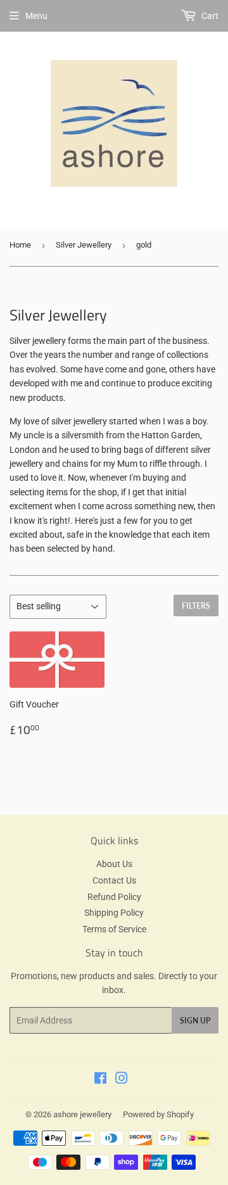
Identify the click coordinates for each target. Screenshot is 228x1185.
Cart (209, 16)
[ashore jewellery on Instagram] (121, 1080)
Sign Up (195, 1020)
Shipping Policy (114, 913)
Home (20, 245)
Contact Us (114, 880)
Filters (196, 606)
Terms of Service (114, 929)
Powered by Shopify (158, 1114)
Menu (36, 16)
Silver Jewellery (83, 245)
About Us (114, 864)
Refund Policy (114, 897)
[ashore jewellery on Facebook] (100, 1080)
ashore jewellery (82, 1114)
